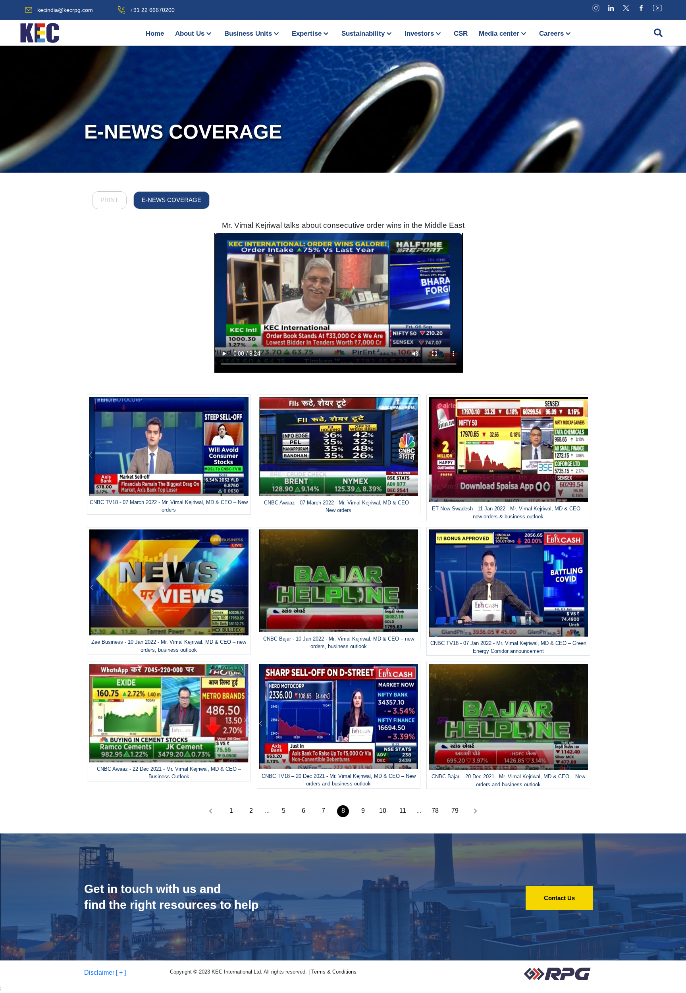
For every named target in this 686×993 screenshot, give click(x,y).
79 (455, 810)
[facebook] (641, 7)
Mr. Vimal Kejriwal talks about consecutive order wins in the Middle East (343, 225)
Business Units (248, 33)
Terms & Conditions (333, 972)
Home (155, 33)
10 (382, 810)
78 (435, 810)
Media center (499, 33)
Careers (551, 33)
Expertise (307, 33)
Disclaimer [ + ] (105, 972)
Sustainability (363, 33)
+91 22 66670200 (152, 10)
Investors (419, 33)
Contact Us (559, 898)
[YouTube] (657, 7)
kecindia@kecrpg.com (65, 10)
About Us (189, 33)
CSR (461, 33)
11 (402, 810)
